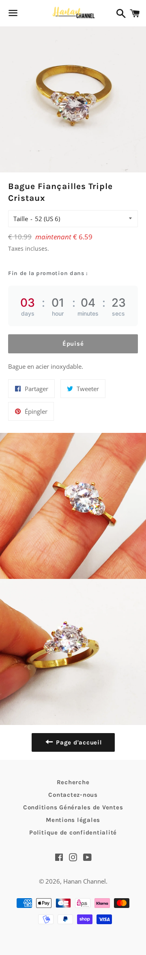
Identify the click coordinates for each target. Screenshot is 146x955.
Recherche (73, 782)
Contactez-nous (73, 794)
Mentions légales (73, 820)
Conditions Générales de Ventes (73, 807)
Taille (20, 219)
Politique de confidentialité (73, 832)
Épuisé (73, 343)
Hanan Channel (84, 881)
